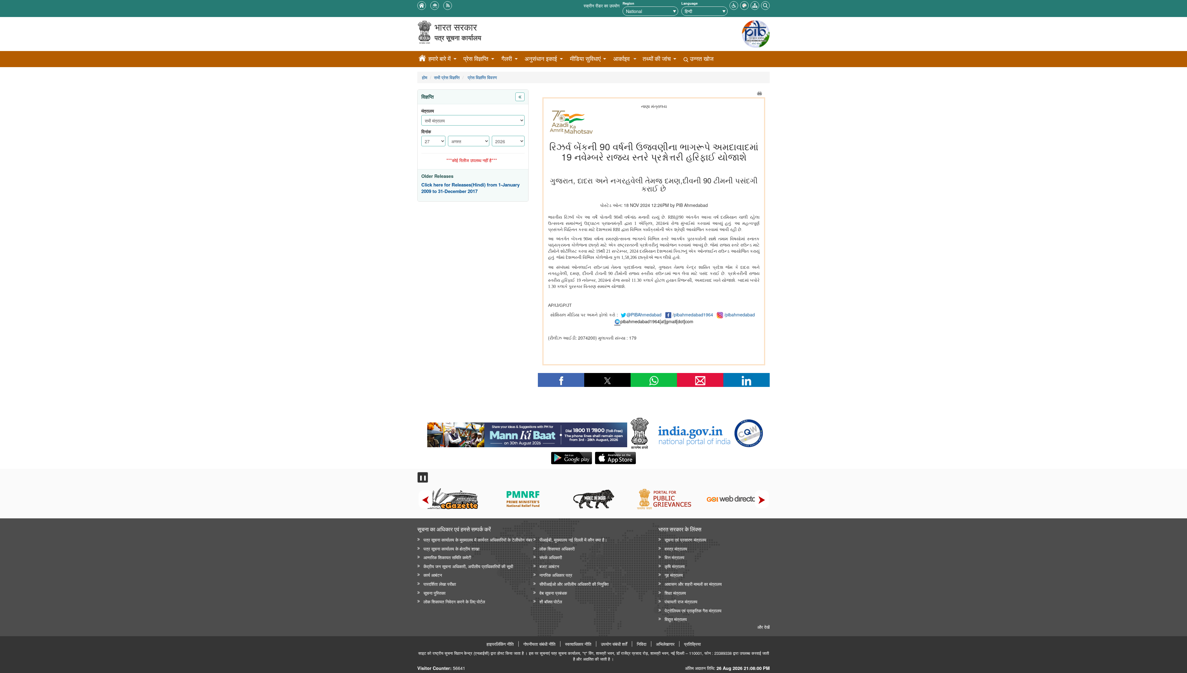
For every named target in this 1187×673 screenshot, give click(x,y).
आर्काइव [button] (621, 58)
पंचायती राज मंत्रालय (681, 601)
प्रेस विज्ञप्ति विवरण (481, 77)
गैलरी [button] (506, 58)
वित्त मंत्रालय (674, 557)
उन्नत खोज (700, 58)
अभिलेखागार (665, 644)
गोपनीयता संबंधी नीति (539, 644)
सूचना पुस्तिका (434, 592)
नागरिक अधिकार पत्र (555, 575)
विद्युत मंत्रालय (676, 619)
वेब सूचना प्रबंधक (553, 592)
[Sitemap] (754, 5)
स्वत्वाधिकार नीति (578, 644)
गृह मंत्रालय (674, 575)
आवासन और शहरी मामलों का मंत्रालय (693, 584)
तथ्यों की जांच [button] (657, 58)
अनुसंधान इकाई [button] (541, 58)
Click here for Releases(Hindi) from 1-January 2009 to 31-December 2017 (470, 188)
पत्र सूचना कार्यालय (458, 37)
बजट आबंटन (549, 566)
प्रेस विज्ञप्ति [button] (475, 58)
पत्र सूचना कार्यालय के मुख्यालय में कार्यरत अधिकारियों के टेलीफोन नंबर (477, 539)
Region (628, 3)
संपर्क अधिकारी (550, 557)
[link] (527, 433)
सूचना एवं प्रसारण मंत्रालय (685, 539)
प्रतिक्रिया (692, 644)
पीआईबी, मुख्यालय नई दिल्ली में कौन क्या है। (573, 539)
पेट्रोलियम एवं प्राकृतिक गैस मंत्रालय (693, 610)
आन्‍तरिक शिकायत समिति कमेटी (447, 557)
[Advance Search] (765, 5)
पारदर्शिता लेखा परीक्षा (439, 584)
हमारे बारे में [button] (439, 58)
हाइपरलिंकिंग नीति (500, 644)
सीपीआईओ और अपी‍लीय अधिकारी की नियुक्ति (574, 584)
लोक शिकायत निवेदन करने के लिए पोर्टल (454, 601)
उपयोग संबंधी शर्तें (614, 644)
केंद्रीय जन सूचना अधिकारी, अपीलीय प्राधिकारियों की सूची (468, 566)
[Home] (422, 59)
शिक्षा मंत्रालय (675, 592)
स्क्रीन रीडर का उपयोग (601, 5)
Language (689, 3)
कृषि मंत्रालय (675, 566)
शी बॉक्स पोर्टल (550, 601)
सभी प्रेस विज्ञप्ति (447, 77)
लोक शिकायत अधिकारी (557, 548)
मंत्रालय (427, 111)
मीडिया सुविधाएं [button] (585, 58)
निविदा (641, 644)
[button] (733, 5)
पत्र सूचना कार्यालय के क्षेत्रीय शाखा (451, 548)
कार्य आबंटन (432, 575)
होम (424, 77)
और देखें (763, 627)
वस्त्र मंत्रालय (676, 548)
